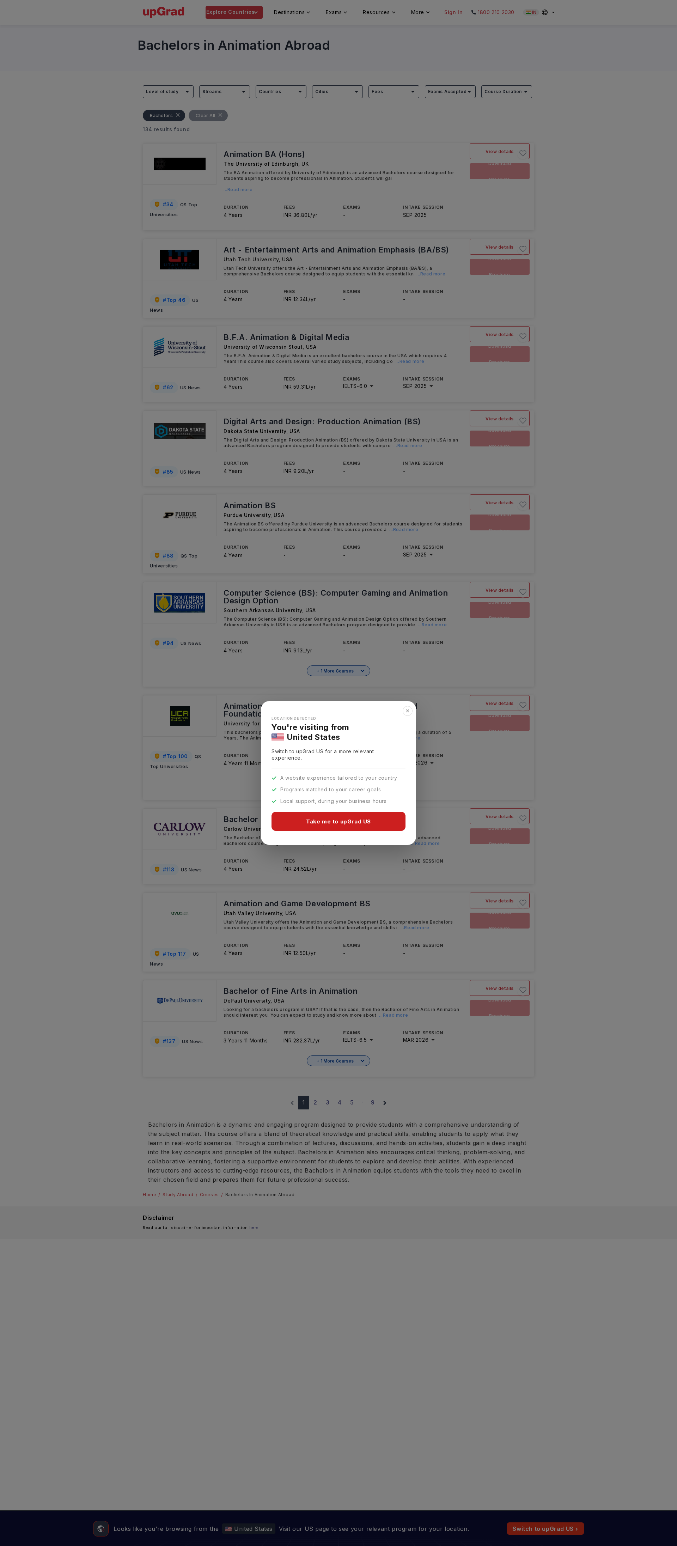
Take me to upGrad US (338, 821)
